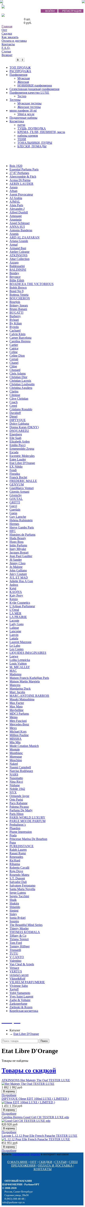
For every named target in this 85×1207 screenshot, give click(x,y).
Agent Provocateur (21, 194)
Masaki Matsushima (21, 699)
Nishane (14, 785)
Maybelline (16, 710)
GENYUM (16, 484)
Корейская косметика (23, 1010)
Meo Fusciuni (18, 720)
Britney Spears (18, 305)
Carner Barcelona (20, 337)
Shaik (13, 899)
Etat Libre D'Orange (22, 463)
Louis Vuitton (18, 663)
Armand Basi (17, 248)
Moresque (15, 756)
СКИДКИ (45, 1162)
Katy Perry (16, 595)
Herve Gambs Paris (21, 527)
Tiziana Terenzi (19, 939)
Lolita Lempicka (19, 660)
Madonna (15, 674)
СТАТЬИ (60, 1162)
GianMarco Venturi (21, 488)
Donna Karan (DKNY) (24, 427)
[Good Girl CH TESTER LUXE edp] (26, 1120)
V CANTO (16, 957)
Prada (13, 835)
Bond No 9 (16, 291)
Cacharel (15, 330)
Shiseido (14, 907)
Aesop (13, 187)
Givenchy (15, 495)
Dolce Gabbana (19, 423)
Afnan (13, 191)
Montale (14, 749)
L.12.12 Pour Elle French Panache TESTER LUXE (39, 1135)
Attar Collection (19, 259)
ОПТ (33, 1162)
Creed (13, 405)
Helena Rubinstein (21, 520)
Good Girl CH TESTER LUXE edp (35, 1117)
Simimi (13, 910)
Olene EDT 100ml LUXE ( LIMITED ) (35, 1098)
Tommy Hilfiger (19, 946)
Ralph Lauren (18, 849)
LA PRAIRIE (18, 617)
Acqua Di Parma (19, 180)
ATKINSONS (18, 255)
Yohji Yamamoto (19, 993)
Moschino (15, 760)
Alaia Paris (16, 205)
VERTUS (15, 971)
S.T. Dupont (17, 878)
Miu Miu (15, 742)
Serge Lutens (17, 892)
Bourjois (14, 302)
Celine (13, 352)
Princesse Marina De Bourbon (28, 839)
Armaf (13, 244)
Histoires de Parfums (22, 534)
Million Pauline (19, 735)
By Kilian (15, 323)
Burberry (15, 316)
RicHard (14, 860)
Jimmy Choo (17, 563)
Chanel (13, 362)
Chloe (13, 366)
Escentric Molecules (22, 455)
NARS (13, 774)
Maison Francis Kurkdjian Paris (29, 677)
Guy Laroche (17, 516)
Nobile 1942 (17, 788)
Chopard (14, 370)
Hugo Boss (16, 541)
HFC (12, 531)
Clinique (14, 395)
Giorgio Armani (19, 491)
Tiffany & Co (17, 935)
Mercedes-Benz (19, 724)
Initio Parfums (18, 545)
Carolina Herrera (19, 341)
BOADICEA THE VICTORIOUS (31, 284)
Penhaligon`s (17, 824)
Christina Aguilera (20, 387)
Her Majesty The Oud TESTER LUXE (36, 1080)
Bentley (14, 273)
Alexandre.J (17, 208)
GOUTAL (16, 498)
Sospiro (14, 921)
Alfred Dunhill (18, 212)
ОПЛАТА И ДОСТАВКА (55, 1165)
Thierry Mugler (19, 928)
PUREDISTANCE (21, 846)
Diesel (13, 416)
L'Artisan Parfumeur (22, 606)
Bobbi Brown (18, 287)
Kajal (12, 588)
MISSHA (15, 738)
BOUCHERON (19, 298)
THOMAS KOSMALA (24, 932)
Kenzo (13, 599)
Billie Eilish (16, 280)
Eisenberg (15, 434)
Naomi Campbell (20, 767)
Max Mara (16, 706)
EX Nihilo (16, 466)
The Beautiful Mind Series (25, 925)
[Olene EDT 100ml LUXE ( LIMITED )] (28, 1102)
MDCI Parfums (19, 713)
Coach (13, 402)
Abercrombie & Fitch (22, 176)
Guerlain (14, 509)
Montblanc (16, 753)
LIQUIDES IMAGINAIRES (27, 652)
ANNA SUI (17, 226)
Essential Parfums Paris (24, 169)
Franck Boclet (18, 477)
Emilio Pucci (17, 445)
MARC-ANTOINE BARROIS (29, 695)
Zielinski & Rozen (20, 1007)
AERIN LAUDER (21, 183)
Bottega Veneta (18, 294)
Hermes (14, 524)
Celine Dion (17, 355)
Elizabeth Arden (19, 441)
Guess (13, 513)
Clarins (13, 391)
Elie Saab (15, 438)
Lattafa (13, 638)
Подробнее (9, 1095)
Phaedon (14, 828)
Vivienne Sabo (18, 985)
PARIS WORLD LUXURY (27, 817)
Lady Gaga (16, 624)
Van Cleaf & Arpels (21, 964)
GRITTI (14, 502)
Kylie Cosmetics (19, 602)
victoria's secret (18, 975)
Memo (13, 717)
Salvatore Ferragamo (22, 885)
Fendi (13, 470)
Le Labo (14, 645)
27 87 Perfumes (19, 173)
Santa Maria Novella (22, 889)
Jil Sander (15, 559)
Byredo (14, 327)
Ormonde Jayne (19, 796)
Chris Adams (17, 373)
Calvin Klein (17, 334)
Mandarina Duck (20, 688)
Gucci (13, 506)
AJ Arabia (15, 198)
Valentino (15, 960)
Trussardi (15, 950)
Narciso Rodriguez (21, 771)
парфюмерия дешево (26, 1154)
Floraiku (14, 473)
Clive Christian (18, 398)
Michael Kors (17, 731)
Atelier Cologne (19, 251)
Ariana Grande (18, 241)
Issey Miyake (17, 549)
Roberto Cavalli (19, 867)
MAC (13, 670)
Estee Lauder (17, 459)
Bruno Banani (18, 309)
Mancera (14, 685)
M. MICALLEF (19, 667)
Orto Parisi (16, 799)
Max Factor (16, 703)
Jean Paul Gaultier (20, 556)
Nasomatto (16, 778)
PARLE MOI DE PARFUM (27, 821)
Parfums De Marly (21, 810)
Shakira (14, 903)
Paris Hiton (16, 814)
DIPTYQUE (17, 420)
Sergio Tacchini (19, 896)
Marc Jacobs (17, 692)
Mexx (13, 728)
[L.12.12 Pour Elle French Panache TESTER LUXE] (36, 1139)
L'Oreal (14, 609)
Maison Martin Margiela (24, 681)
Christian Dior (18, 377)
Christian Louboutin (22, 384)
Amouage (15, 216)
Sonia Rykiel (17, 917)
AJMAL (14, 201)
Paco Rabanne (18, 803)
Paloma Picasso (19, 806)
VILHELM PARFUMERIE (27, 982)
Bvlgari (14, 319)
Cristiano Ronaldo (20, 409)
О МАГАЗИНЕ (17, 1162)
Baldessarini (17, 266)
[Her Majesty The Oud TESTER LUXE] (28, 1083)
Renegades (16, 857)
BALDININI (17, 269)
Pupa (12, 842)
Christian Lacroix (20, 380)
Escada (13, 452)
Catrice (13, 348)
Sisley (13, 914)
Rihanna (14, 864)
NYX (13, 792)
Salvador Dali (18, 882)
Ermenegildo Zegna (21, 448)
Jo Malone (16, 566)
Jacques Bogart (18, 552)
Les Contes (16, 649)
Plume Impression (20, 831)
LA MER (15, 613)
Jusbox (13, 584)
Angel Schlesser (19, 223)
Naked (13, 763)
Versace (14, 967)
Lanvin (13, 635)
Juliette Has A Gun (21, 581)
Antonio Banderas (20, 230)
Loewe (13, 656)
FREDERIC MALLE (23, 481)
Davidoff (15, 413)
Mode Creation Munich (24, 746)
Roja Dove (16, 871)
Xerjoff (14, 989)
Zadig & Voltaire (19, 1000)
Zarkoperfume (18, 1003)
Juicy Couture (18, 574)
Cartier (13, 345)
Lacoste (14, 620)
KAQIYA (15, 592)
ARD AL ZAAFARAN (24, 237)
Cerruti (13, 359)
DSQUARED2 (19, 430)
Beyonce (15, 276)
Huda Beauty (17, 538)
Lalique (14, 627)
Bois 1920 (15, 165)
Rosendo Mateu (19, 874)
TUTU (13, 953)
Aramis (14, 234)
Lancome (15, 631)
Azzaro (14, 262)
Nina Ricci (16, 781)
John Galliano (18, 570)
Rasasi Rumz (17, 853)
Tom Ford (15, 942)
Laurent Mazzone (20, 642)
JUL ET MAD (18, 577)
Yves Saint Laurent (21, 996)
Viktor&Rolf (17, 978)
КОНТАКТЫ (43, 1169)
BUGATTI (16, 312)
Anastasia (15, 219)
